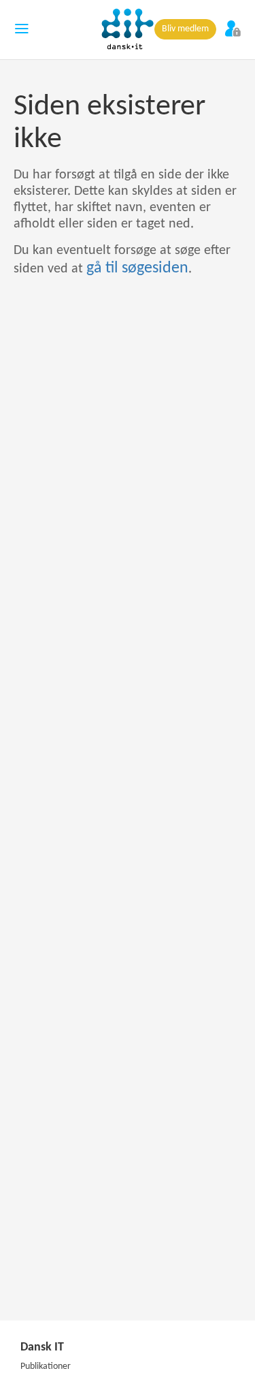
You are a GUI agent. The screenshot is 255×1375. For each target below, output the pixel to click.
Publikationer (45, 1366)
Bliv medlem (185, 29)
